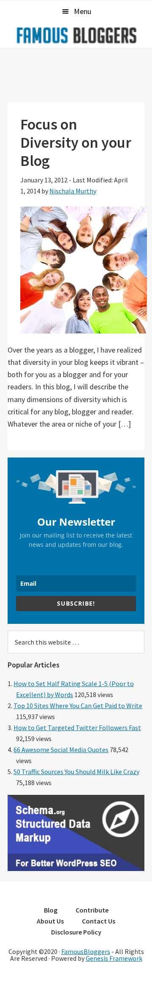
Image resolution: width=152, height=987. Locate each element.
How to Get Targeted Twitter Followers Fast (77, 727)
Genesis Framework (114, 958)
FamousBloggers (85, 951)
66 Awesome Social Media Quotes (61, 749)
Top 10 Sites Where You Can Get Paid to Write (78, 705)
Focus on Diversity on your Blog (75, 142)
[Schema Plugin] (76, 868)
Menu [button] (82, 11)
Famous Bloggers (76, 35)
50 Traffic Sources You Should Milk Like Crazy (76, 771)
